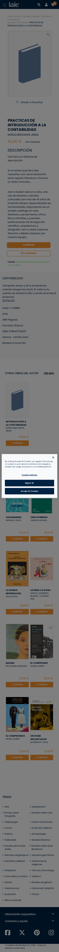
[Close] (53, 457)
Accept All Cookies (29, 491)
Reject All (29, 483)
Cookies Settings (29, 475)
